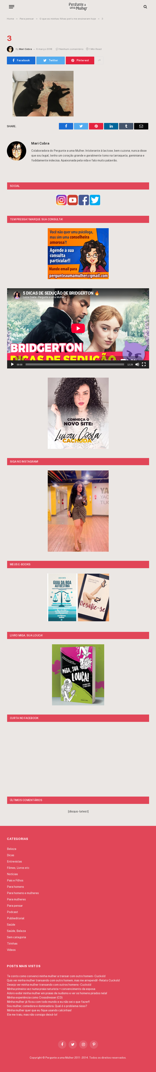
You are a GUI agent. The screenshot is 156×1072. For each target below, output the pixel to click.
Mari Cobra (25, 49)
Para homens (15, 886)
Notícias (12, 874)
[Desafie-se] (93, 620)
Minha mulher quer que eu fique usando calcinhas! (39, 1010)
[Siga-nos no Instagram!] (61, 204)
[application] (78, 328)
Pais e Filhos (15, 880)
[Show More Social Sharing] (99, 60)
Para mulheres (16, 899)
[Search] (145, 6)
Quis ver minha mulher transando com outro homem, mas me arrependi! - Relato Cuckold (63, 980)
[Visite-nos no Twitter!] (95, 204)
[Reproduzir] (12, 364)
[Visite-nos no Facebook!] (84, 204)
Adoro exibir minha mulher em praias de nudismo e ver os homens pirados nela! (57, 993)
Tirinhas (12, 943)
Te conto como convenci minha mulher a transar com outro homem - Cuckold (56, 976)
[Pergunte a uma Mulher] (78, 6)
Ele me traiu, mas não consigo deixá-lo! (32, 1014)
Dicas (10, 855)
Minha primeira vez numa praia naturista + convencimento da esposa (51, 989)
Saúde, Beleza (16, 931)
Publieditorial (15, 918)
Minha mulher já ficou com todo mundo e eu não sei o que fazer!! (48, 1001)
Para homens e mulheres (23, 893)
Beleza (11, 849)
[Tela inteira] (144, 364)
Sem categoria (16, 937)
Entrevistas (14, 861)
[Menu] (11, 6)
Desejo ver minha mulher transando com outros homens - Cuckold (49, 984)
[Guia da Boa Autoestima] (62, 620)
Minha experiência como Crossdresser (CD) (35, 997)
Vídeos (11, 949)
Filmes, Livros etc (18, 867)
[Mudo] (137, 364)
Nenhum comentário (71, 49)
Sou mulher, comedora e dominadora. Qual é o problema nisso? (47, 1006)
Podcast (12, 912)
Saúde (11, 924)
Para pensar (15, 905)
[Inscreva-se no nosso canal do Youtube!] (72, 204)
